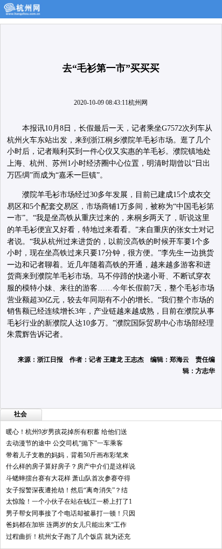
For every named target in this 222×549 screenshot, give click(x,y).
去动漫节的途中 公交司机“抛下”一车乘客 (64, 443)
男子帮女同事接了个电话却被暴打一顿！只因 (70, 513)
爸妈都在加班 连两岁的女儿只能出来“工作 (66, 524)
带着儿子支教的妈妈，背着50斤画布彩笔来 (67, 455)
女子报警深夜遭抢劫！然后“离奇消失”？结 (67, 490)
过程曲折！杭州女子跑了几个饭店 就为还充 (68, 536)
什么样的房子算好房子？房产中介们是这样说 (70, 466)
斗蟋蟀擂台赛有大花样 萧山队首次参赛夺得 (68, 478)
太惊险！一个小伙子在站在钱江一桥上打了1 (69, 501)
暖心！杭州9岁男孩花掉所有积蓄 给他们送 (66, 432)
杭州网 (138, 102)
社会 (20, 414)
